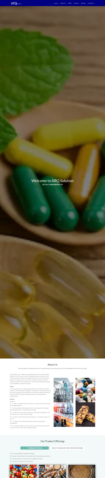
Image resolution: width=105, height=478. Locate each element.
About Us (63, 3)
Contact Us (91, 3)
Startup (83, 3)
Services (76, 3)
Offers (70, 3)
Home (56, 3)
